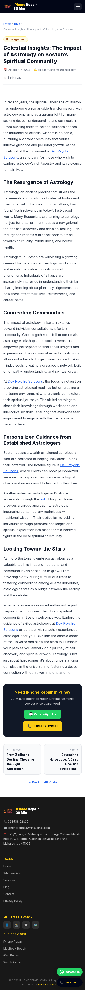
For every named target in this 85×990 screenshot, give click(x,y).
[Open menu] (78, 6)
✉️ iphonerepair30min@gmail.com (26, 827)
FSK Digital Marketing (51, 984)
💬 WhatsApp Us (42, 714)
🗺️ (35, 925)
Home (7, 23)
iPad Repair (11, 955)
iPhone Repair (12, 941)
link (43, 499)
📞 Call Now (68, 982)
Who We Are (12, 873)
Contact (8, 894)
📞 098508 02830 (42, 726)
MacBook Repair (14, 948)
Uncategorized (15, 39)
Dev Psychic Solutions (25, 381)
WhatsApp (72, 971)
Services (9, 880)
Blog (17, 23)
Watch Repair (12, 962)
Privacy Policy (12, 901)
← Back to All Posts (42, 782)
